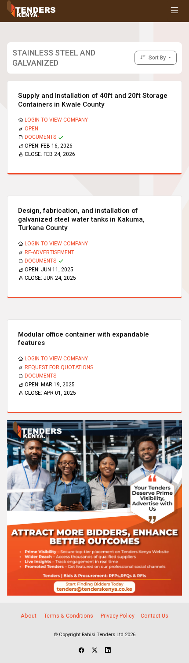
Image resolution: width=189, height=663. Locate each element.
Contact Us (154, 615)
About (28, 615)
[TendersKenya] (94, 507)
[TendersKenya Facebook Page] (81, 650)
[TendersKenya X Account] (94, 650)
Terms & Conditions (68, 615)
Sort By (157, 58)
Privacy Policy (117, 615)
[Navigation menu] (174, 11)
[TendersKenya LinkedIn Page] (108, 650)
